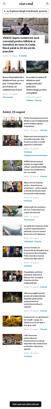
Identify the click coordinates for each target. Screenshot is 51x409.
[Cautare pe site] (47, 3)
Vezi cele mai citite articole (25, 404)
